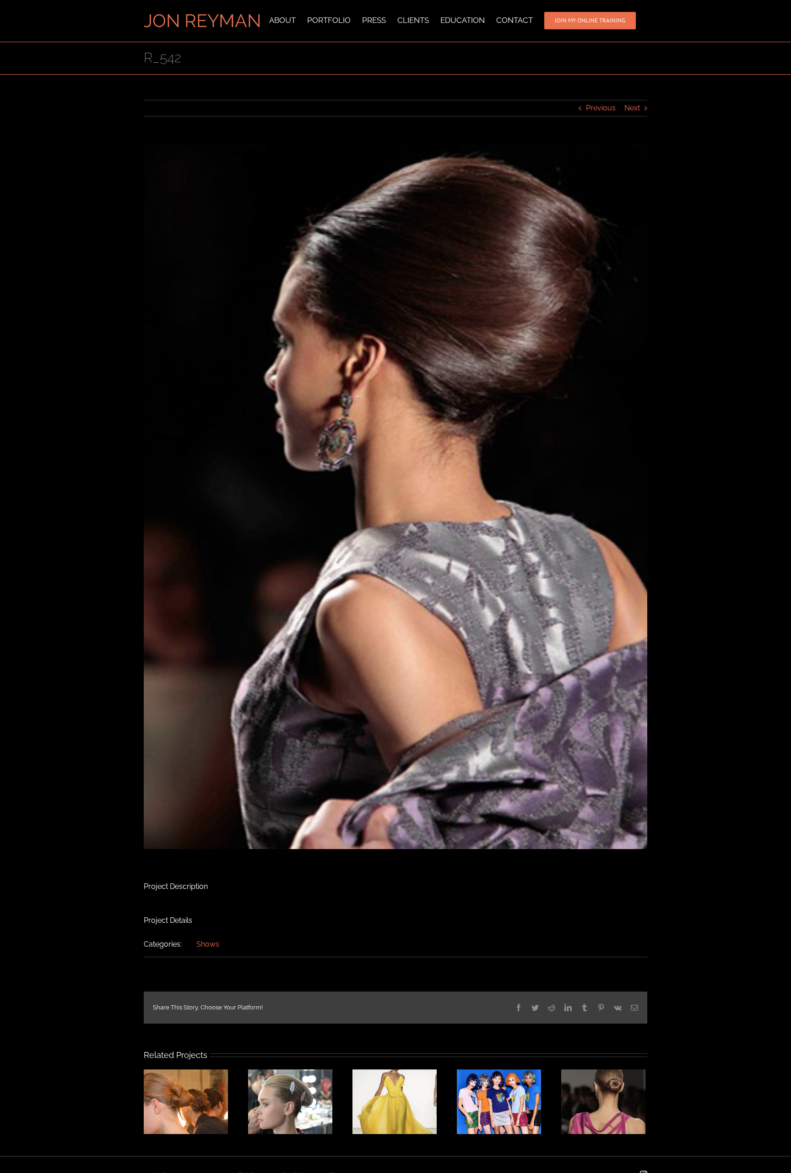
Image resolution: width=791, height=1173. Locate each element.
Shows (207, 944)
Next (632, 108)
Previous (601, 108)
